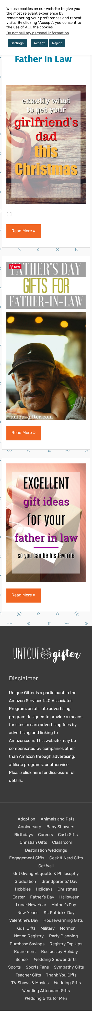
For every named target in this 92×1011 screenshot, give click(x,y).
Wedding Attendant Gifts (46, 990)
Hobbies (23, 889)
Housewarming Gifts (63, 920)
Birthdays (23, 834)
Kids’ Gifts (26, 928)
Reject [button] (57, 43)
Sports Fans (37, 967)
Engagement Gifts (26, 858)
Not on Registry (29, 936)
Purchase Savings (27, 943)
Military (48, 928)
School (22, 959)
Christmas (67, 889)
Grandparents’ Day (59, 881)
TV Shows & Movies (30, 983)
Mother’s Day (63, 905)
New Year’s (27, 912)
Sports (14, 967)
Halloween (69, 897)
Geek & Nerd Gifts (66, 858)
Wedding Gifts (67, 983)
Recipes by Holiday (59, 951)
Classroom (62, 842)
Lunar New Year (31, 905)
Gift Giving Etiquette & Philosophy (46, 873)
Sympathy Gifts (69, 967)
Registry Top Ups (66, 943)
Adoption (26, 819)
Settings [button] (17, 43)
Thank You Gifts (61, 975)
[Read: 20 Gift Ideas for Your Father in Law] (45, 522)
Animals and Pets (57, 819)
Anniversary (29, 827)
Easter (19, 897)
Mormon (68, 928)
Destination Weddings (46, 850)
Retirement (25, 951)
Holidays (44, 889)
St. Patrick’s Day (59, 912)
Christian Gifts (33, 842)
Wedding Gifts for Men (46, 998)
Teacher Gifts (28, 975)
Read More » (23, 233)
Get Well (46, 865)
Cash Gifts (68, 834)
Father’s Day (42, 897)
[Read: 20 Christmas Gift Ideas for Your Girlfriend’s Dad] (45, 144)
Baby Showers (60, 827)
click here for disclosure (45, 772)
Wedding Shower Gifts (55, 959)
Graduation (25, 881)
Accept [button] (39, 43)
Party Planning (63, 936)
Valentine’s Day (23, 920)
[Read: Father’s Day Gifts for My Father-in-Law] (45, 340)
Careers (45, 834)
